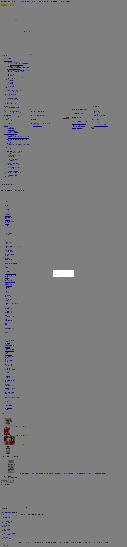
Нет (60, 274)
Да (56, 274)
